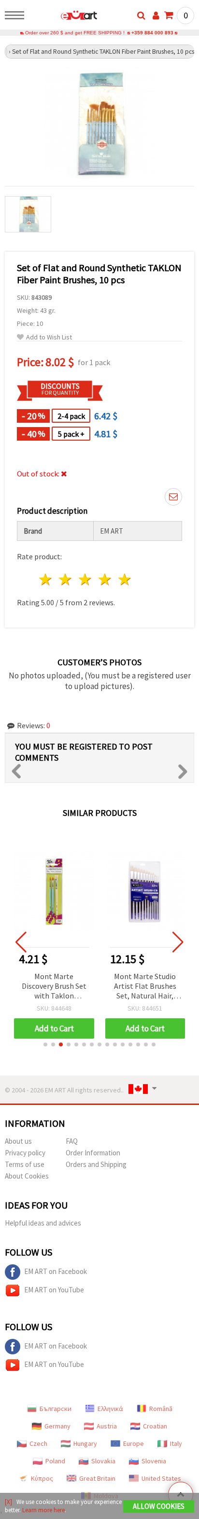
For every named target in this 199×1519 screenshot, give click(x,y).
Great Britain (97, 1478)
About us (18, 1141)
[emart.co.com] (63, 17)
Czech (38, 1443)
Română (160, 1408)
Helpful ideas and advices (43, 1222)
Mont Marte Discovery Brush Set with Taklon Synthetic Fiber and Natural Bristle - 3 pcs (54, 986)
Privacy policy (25, 1152)
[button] (45, 1044)
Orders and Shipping (96, 1164)
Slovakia (103, 1461)
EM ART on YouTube (54, 1289)
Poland (55, 1461)
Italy (176, 1443)
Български (55, 1408)
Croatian (155, 1426)
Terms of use (24, 1164)
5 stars (125, 579)
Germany (57, 1426)
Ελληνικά (110, 1408)
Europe (133, 1443)
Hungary (85, 1443)
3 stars (86, 579)
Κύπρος (42, 1478)
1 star (46, 579)
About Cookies (27, 1176)
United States (161, 1478)
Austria (107, 1426)
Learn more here (43, 1510)
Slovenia (154, 1461)
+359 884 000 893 (152, 32)
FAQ (72, 1141)
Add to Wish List (49, 337)
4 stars (105, 579)
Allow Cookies (159, 1506)
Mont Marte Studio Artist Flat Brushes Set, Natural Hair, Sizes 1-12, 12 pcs (145, 986)
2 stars (66, 579)
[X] (8, 1502)
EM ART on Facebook (55, 1271)
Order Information (93, 1152)
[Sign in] (156, 15)
